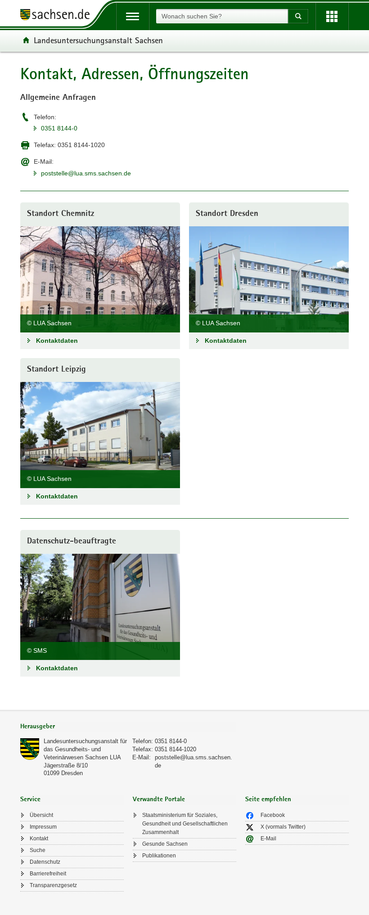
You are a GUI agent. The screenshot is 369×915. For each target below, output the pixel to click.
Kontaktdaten (57, 340)
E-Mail (268, 838)
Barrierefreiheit (48, 873)
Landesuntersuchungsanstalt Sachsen (98, 40)
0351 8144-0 (59, 128)
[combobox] (222, 16)
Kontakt (39, 838)
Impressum (43, 827)
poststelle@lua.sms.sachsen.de (86, 173)
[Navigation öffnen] (132, 16)
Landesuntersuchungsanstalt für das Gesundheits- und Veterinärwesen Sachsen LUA (85, 749)
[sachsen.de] (58, 16)
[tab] (128, 727)
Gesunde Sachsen (165, 844)
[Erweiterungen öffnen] (332, 16)
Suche (37, 850)
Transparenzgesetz (53, 885)
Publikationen (159, 855)
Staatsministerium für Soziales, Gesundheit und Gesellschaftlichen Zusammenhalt (185, 823)
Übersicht (41, 815)
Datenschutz (45, 862)
